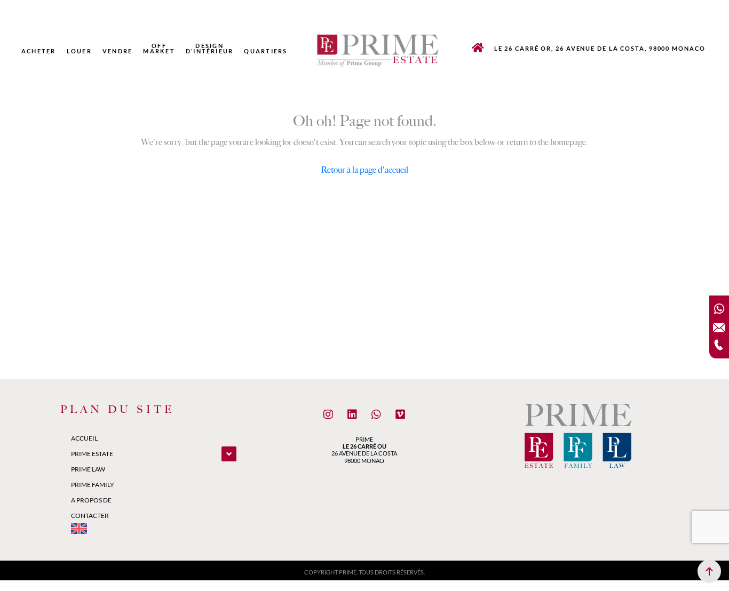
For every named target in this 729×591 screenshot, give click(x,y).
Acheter (38, 51)
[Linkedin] (352, 414)
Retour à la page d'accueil (364, 170)
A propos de (91, 500)
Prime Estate (92, 454)
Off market (159, 48)
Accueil (84, 438)
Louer (79, 51)
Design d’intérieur (210, 48)
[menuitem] (298, 51)
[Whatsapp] (376, 414)
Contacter (90, 516)
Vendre (117, 51)
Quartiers (265, 51)
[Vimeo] (400, 414)
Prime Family (92, 485)
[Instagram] (328, 414)
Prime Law (88, 469)
